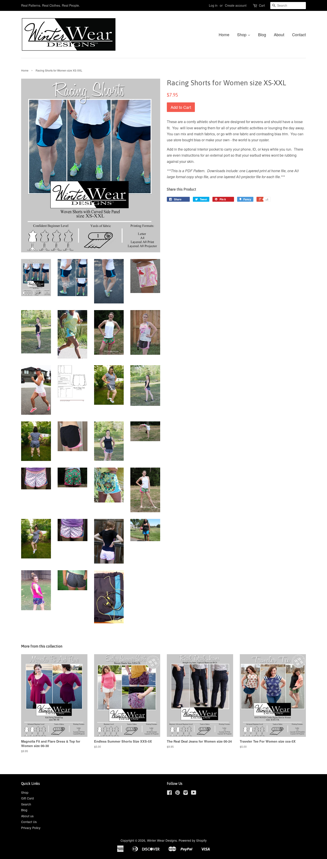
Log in (213, 5)
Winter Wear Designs (162, 840)
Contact (299, 34)
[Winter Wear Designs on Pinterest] (177, 793)
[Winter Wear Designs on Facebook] (169, 793)
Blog (262, 34)
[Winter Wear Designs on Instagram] (185, 793)
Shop (242, 34)
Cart (262, 5)
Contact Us (29, 821)
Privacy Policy (30, 827)
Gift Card (27, 798)
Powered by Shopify (193, 840)
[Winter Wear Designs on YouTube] (193, 793)
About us (27, 816)
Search (26, 804)
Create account (235, 5)
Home (224, 34)
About (279, 34)
